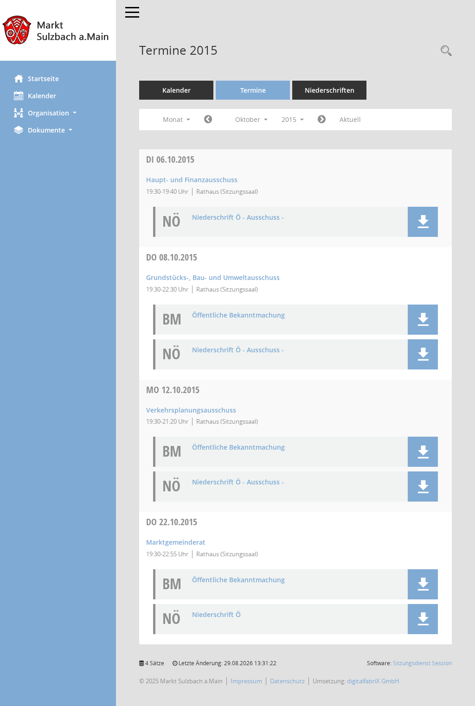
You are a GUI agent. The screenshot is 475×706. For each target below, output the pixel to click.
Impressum (246, 681)
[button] (58, 112)
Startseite (43, 78)
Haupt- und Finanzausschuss (192, 179)
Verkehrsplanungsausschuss (191, 410)
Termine (253, 90)
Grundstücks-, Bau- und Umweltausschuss (213, 277)
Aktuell (350, 119)
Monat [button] (174, 119)
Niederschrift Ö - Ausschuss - (238, 218)
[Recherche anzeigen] (444, 51)
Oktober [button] (248, 119)
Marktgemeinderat (175, 542)
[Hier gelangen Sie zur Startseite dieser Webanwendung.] (58, 30)
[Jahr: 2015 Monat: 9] (208, 119)
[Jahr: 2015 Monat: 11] (322, 119)
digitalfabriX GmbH (373, 681)
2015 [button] (290, 119)
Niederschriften (329, 90)
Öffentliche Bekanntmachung (238, 315)
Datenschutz (287, 681)
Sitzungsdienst (422, 663)
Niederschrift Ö (216, 615)
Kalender (42, 95)
